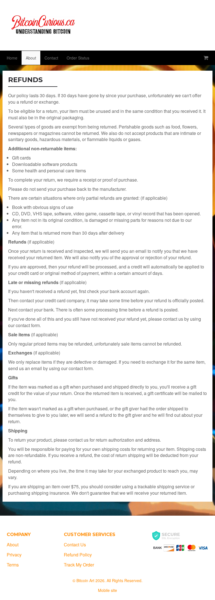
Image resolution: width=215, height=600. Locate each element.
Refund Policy (78, 554)
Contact (51, 58)
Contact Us (75, 544)
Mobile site (107, 590)
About (31, 58)
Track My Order (79, 564)
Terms (13, 564)
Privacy (14, 554)
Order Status (78, 58)
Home (12, 58)
